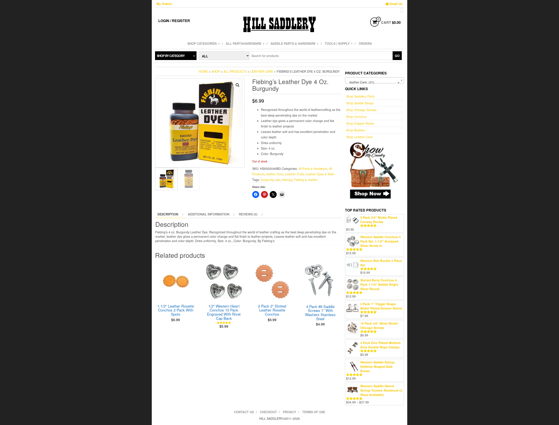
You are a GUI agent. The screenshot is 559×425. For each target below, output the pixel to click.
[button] (238, 85)
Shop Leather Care (359, 137)
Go (397, 55)
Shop (215, 71)
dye (277, 179)
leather (313, 179)
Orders (365, 43)
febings (287, 179)
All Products (235, 71)
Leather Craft (294, 174)
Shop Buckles (355, 130)
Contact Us (244, 412)
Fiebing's (300, 179)
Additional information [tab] (208, 214)
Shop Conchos (356, 116)
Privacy (289, 412)
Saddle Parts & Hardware (293, 43)
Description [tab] (167, 214)
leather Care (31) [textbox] (373, 82)
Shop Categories (202, 43)
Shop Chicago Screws (361, 110)
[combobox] (374, 80)
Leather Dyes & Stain (320, 174)
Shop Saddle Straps (360, 103)
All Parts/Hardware (244, 43)
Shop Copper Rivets (360, 123)
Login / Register (174, 20)
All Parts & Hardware (312, 168)
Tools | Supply (337, 43)
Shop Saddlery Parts (360, 96)
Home (203, 71)
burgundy (267, 179)
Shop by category (171, 55)
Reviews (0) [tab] (248, 214)
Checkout (268, 412)
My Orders (164, 4)
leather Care (261, 71)
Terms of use (313, 412)
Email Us (395, 4)
